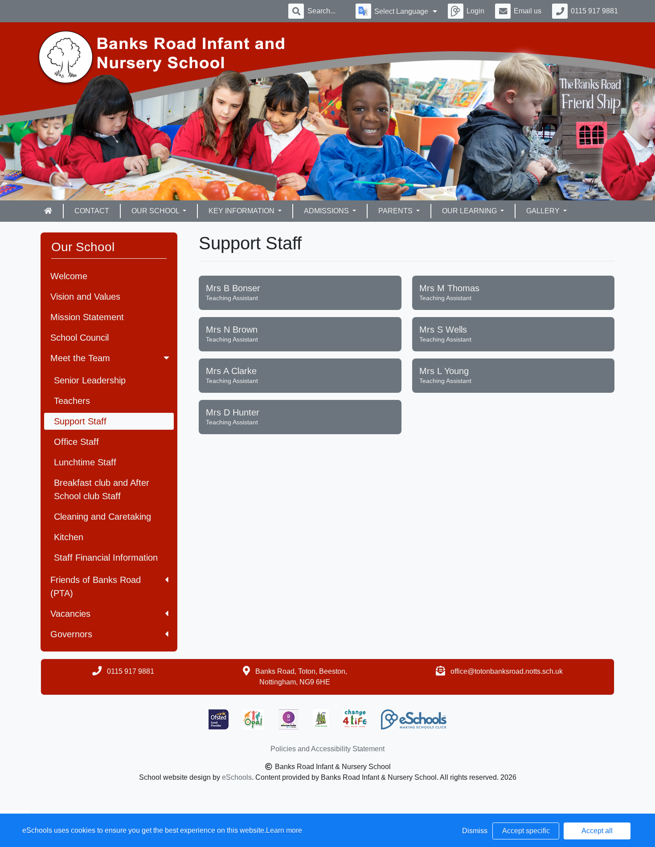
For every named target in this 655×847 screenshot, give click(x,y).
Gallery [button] (543, 211)
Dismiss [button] (474, 831)
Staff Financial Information (106, 557)
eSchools (237, 777)
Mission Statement (87, 317)
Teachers (72, 401)
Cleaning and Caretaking (102, 516)
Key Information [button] (242, 211)
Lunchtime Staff (85, 462)
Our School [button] (156, 211)
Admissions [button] (327, 211)
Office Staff (76, 442)
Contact (91, 211)
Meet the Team (80, 358)
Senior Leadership (90, 380)
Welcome (68, 276)
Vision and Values (85, 296)
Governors (71, 634)
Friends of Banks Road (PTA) (95, 586)
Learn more (284, 830)
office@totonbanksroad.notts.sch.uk (506, 671)
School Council (79, 337)
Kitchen (68, 537)
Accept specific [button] (526, 831)
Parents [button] (396, 211)
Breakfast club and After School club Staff (101, 489)
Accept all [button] (597, 831)
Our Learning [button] (470, 211)
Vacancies (70, 614)
